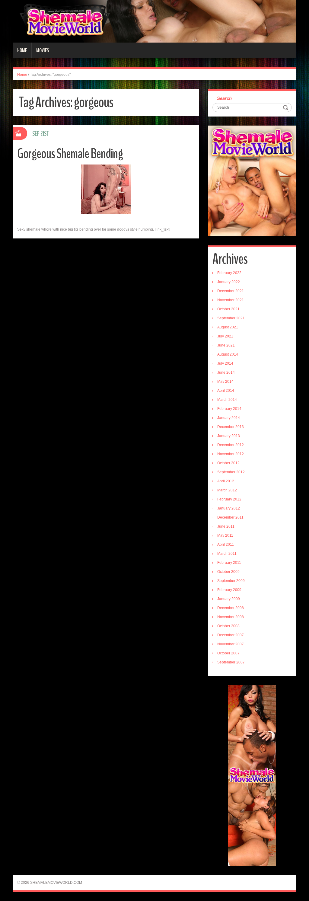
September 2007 (231, 662)
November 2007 (230, 644)
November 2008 (230, 617)
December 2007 (230, 635)
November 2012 (230, 454)
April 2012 (225, 481)
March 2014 (227, 400)
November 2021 (230, 300)
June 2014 (226, 372)
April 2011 (225, 544)
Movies (42, 50)
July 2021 (225, 336)
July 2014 (225, 363)
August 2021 (227, 327)
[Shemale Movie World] (154, 21)
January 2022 (228, 282)
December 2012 (230, 445)
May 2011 (225, 535)
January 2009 (228, 599)
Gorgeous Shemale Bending (70, 154)
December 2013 (230, 427)
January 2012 (228, 508)
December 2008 (230, 608)
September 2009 (231, 581)
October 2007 (228, 653)
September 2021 (231, 318)
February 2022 (229, 273)
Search (224, 98)
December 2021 (230, 291)
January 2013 (228, 436)
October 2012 (228, 463)
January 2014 (228, 418)
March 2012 (227, 490)
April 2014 (225, 390)
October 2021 (228, 309)
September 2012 (231, 472)
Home (22, 50)
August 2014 (227, 354)
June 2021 (226, 345)
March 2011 (227, 553)
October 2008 (228, 626)
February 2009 (229, 590)
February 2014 (229, 409)
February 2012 (229, 499)
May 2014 (225, 381)
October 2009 (228, 572)
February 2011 (229, 563)
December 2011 (230, 517)
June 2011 (225, 526)
